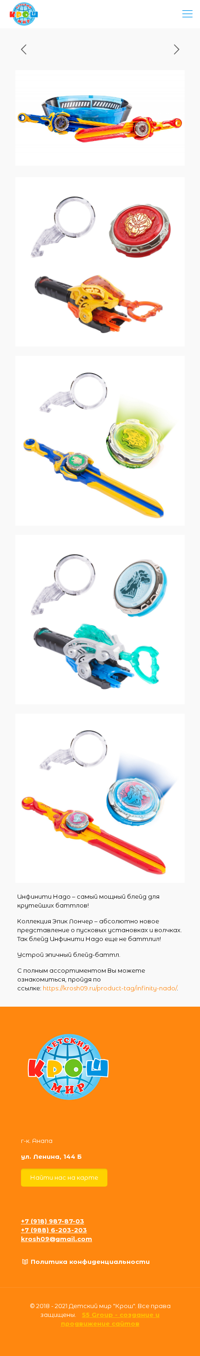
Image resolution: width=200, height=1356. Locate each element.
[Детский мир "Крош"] (24, 14)
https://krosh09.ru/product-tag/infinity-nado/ (110, 988)
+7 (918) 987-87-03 (52, 1221)
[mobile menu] (187, 14)
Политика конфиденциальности (90, 1261)
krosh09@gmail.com (56, 1238)
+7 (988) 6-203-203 (54, 1230)
